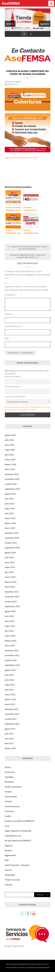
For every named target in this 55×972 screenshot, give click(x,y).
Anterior (10, 24)
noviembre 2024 (12, 538)
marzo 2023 (10, 635)
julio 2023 (9, 616)
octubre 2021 (11, 719)
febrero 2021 (10, 748)
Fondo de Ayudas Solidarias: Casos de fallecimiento (29, 248)
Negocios (9, 845)
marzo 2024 (10, 577)
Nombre (9, 314)
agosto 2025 (10, 494)
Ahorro (8, 767)
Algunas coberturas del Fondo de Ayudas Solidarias (28, 256)
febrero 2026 (10, 464)
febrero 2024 (10, 582)
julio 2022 (9, 675)
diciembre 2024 (12, 533)
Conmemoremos (12, 806)
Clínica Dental (11, 796)
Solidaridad (10, 875)
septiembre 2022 (12, 665)
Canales (8, 791)
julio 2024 (9, 557)
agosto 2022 (10, 670)
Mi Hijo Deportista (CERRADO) (18, 840)
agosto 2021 (10, 729)
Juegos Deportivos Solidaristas (18, 830)
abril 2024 (9, 572)
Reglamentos (12, 84)
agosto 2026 (10, 435)
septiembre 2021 (12, 724)
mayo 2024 (10, 567)
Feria (7, 826)
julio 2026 (9, 440)
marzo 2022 (10, 694)
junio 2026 (9, 445)
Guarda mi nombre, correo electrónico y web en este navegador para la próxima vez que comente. (27, 288)
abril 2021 (9, 743)
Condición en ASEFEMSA (15, 396)
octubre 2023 (11, 601)
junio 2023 (9, 621)
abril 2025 (9, 513)
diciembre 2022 (12, 650)
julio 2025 (9, 498)
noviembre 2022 (12, 655)
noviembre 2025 (12, 479)
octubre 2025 (11, 484)
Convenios (9, 811)
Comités (8, 801)
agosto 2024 (10, 552)
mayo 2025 (10, 508)
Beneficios (9, 782)
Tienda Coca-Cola (12, 879)
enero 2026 (10, 469)
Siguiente (44, 24)
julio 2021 (9, 733)
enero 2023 (10, 645)
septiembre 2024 (12, 547)
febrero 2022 (10, 699)
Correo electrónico (14, 326)
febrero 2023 (10, 640)
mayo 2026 (10, 449)
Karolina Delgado (14, 81)
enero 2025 (10, 528)
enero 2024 (10, 586)
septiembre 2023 (12, 606)
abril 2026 (9, 454)
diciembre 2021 (12, 709)
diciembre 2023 (12, 591)
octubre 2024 (11, 542)
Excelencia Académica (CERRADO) (19, 821)
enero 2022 (10, 704)
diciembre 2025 (12, 474)
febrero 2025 (10, 523)
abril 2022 (9, 689)
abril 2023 (9, 631)
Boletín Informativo (13, 786)
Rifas (7, 860)
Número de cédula (13, 376)
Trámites (8, 884)
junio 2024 (9, 562)
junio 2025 (9, 503)
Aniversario (10, 772)
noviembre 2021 (12, 714)
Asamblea (9, 777)
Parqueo (8, 850)
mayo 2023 (10, 626)
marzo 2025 (10, 518)
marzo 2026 (10, 459)
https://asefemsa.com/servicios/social (21, 157)
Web (7, 338)
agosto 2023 (10, 611)
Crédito (8, 816)
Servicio (8, 870)
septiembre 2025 (12, 489)
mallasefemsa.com (13, 835)
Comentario (11, 294)
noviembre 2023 (12, 596)
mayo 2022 (10, 684)
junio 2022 (9, 680)
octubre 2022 (11, 660)
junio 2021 (9, 738)
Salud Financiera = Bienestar (17, 865)
